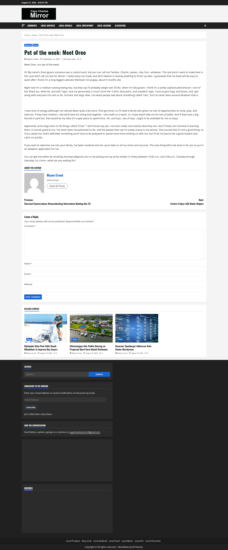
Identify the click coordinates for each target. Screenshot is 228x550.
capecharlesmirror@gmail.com (84, 432)
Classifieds (120, 25)
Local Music (127, 540)
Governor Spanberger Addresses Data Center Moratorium (133, 347)
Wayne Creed (32, 59)
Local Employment (84, 25)
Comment (30, 226)
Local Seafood (104, 25)
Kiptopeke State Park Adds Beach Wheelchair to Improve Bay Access (41, 347)
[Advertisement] (67, 460)
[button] (23, 25)
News (35, 45)
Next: (187, 201)
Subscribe (30, 407)
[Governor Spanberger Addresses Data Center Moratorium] (136, 328)
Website (28, 284)
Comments (32, 25)
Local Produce (73, 540)
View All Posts (57, 186)
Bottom (28, 45)
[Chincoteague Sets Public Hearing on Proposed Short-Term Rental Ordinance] (91, 328)
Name (28, 263)
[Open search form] (205, 25)
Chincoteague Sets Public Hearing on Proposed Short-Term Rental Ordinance (89, 347)
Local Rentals (65, 25)
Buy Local (86, 540)
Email (27, 274)
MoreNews (123, 547)
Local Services (48, 25)
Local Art (139, 540)
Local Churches (153, 540)
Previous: (57, 201)
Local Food (114, 540)
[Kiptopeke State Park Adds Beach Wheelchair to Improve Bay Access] (45, 328)
